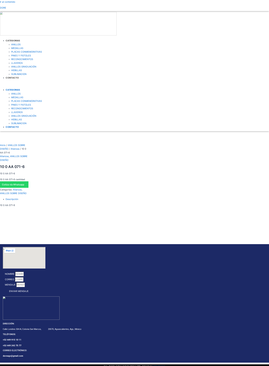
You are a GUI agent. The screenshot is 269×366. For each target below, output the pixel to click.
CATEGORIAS (13, 40)
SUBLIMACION (18, 74)
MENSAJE (10, 284)
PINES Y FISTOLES (21, 55)
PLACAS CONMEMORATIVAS (26, 51)
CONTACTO (12, 77)
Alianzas (15, 148)
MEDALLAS (17, 48)
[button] (83, 84)
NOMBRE (10, 273)
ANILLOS (16, 44)
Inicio (3, 145)
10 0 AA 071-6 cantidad (12, 179)
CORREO (10, 279)
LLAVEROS (17, 63)
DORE (3, 7)
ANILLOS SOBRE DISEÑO (13, 193)
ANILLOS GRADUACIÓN (23, 66)
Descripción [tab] (12, 199)
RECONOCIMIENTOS (22, 59)
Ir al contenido (7, 1)
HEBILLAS (16, 70)
